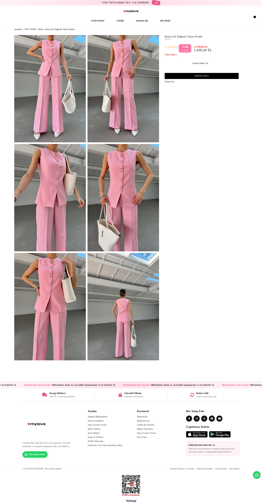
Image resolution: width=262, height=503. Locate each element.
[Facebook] (189, 419)
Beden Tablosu (94, 429)
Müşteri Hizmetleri (145, 429)
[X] (204, 419)
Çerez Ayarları (221, 469)
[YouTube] (219, 419)
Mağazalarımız (143, 421)
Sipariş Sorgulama (96, 421)
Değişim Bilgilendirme (97, 417)
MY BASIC (165, 21)
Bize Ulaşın (142, 437)
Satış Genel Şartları (205, 469)
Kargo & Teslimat (95, 437)
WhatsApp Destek (37, 454)
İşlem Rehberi (94, 433)
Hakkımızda (142, 417)
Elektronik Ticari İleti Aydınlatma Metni (105, 445)
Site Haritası (235, 469)
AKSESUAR (142, 21)
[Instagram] (197, 419)
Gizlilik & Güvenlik (145, 425)
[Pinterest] (212, 419)
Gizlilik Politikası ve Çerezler (182, 469)
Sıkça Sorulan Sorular (97, 425)
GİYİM (120, 21)
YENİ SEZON (97, 21)
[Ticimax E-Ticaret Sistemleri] (131, 502)
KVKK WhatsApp (95, 441)
